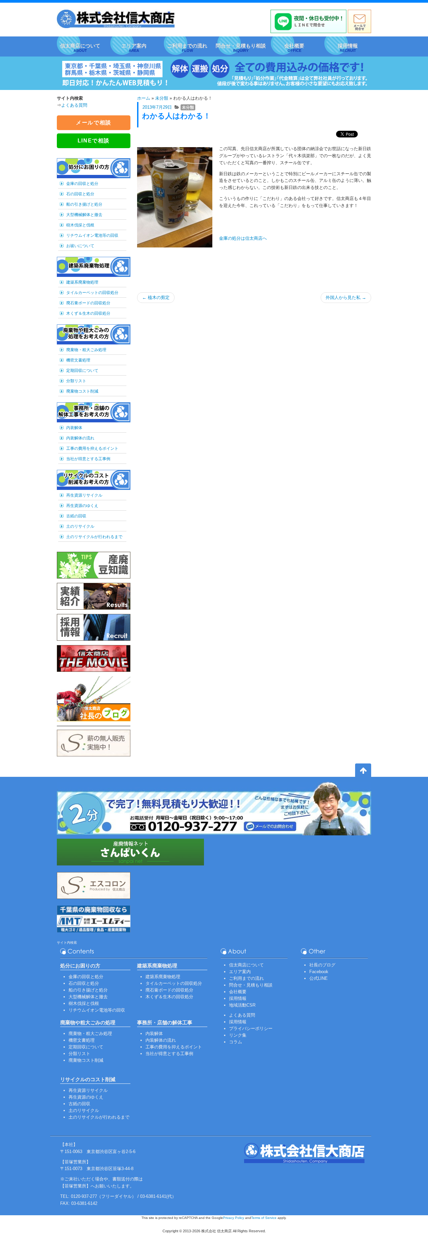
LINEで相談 (94, 140)
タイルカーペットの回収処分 (92, 292)
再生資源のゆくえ (82, 505)
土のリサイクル (80, 526)
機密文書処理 (78, 360)
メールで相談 (93, 122)
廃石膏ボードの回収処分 (88, 303)
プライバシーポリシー (251, 1028)
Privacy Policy (233, 1218)
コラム (235, 1041)
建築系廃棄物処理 (82, 282)
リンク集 (237, 1035)
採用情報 (237, 998)
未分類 (161, 98)
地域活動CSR (242, 1005)
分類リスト (76, 381)
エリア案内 (240, 971)
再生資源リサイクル (84, 495)
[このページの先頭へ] (363, 771)
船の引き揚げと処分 (84, 204)
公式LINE (318, 978)
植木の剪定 (156, 297)
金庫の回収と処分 (82, 183)
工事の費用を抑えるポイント (92, 448)
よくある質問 (74, 105)
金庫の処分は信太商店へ (243, 238)
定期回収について (82, 370)
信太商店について (246, 964)
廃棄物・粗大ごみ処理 (86, 349)
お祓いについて (80, 245)
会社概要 (237, 991)
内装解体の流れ (80, 438)
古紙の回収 (76, 516)
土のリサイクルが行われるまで (94, 536)
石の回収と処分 (80, 194)
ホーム (143, 98)
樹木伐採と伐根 (80, 225)
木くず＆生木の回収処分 (88, 313)
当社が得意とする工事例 (88, 458)
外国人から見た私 (346, 297)
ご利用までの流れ (246, 978)
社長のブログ (322, 964)
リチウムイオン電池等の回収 (92, 235)
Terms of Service (264, 1218)
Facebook (318, 971)
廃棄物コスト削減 (82, 391)
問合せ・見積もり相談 (251, 985)
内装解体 (74, 427)
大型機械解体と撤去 (84, 214)
